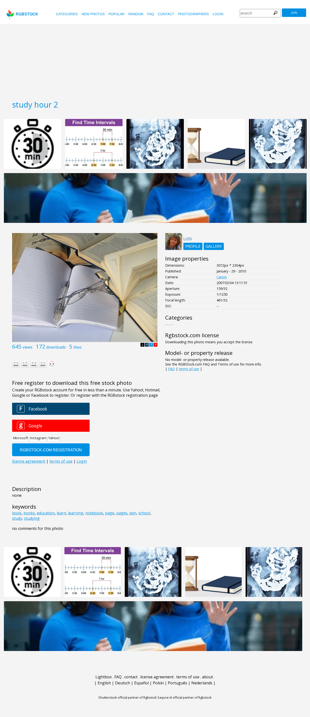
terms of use (189, 368)
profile (193, 246)
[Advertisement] (155, 60)
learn (61, 513)
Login (218, 14)
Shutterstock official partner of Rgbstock (127, 697)
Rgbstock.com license (192, 335)
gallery (214, 246)
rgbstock (27, 14)
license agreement (157, 677)
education (46, 513)
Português (177, 683)
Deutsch (122, 683)
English (104, 683)
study (17, 518)
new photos (93, 14)
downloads (56, 347)
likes (77, 347)
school (144, 513)
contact (166, 14)
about (207, 677)
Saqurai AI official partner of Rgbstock (184, 697)
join (294, 13)
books (29, 513)
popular (116, 14)
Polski (158, 683)
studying (32, 518)
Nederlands (201, 683)
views (27, 347)
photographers (193, 14)
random (135, 14)
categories (67, 14)
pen (132, 513)
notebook (94, 513)
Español (141, 683)
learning (75, 513)
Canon (222, 277)
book (17, 513)
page (109, 513)
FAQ (150, 14)
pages (121, 513)
